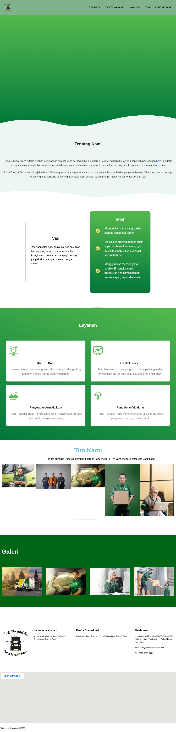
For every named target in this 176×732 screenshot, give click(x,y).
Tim (147, 7)
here (158, 160)
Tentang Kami (114, 7)
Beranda (94, 7)
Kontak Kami (163, 7)
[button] (5, 491)
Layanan (134, 7)
